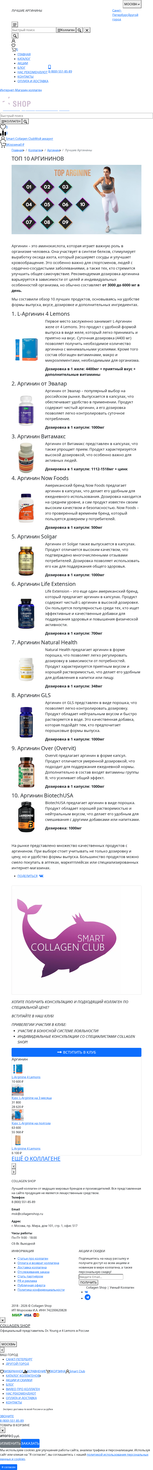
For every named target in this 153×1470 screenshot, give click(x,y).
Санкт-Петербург (19, 1359)
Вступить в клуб (79, 1052)
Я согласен (8, 1467)
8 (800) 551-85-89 (34, 24)
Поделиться (28, 876)
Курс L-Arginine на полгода (31, 1123)
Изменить (10, 1443)
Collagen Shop (15, 1325)
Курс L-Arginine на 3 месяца (32, 1098)
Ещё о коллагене (36, 1158)
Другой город (17, 1364)
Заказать (30, 1443)
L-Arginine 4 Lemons (26, 1077)
